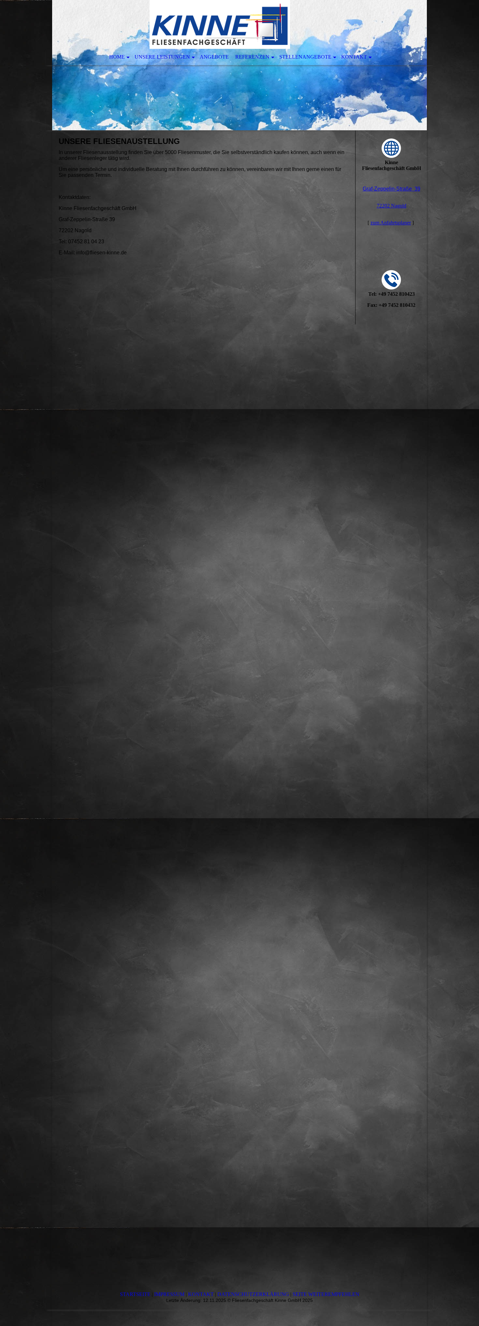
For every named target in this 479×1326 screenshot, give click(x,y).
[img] (239, 65)
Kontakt (354, 57)
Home (117, 57)
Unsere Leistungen (162, 57)
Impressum (169, 1294)
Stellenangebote (305, 57)
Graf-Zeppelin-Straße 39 (391, 189)
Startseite (135, 1294)
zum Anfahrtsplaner (390, 222)
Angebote (214, 57)
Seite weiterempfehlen (326, 1294)
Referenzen (252, 57)
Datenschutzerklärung (253, 1294)
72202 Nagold (391, 205)
